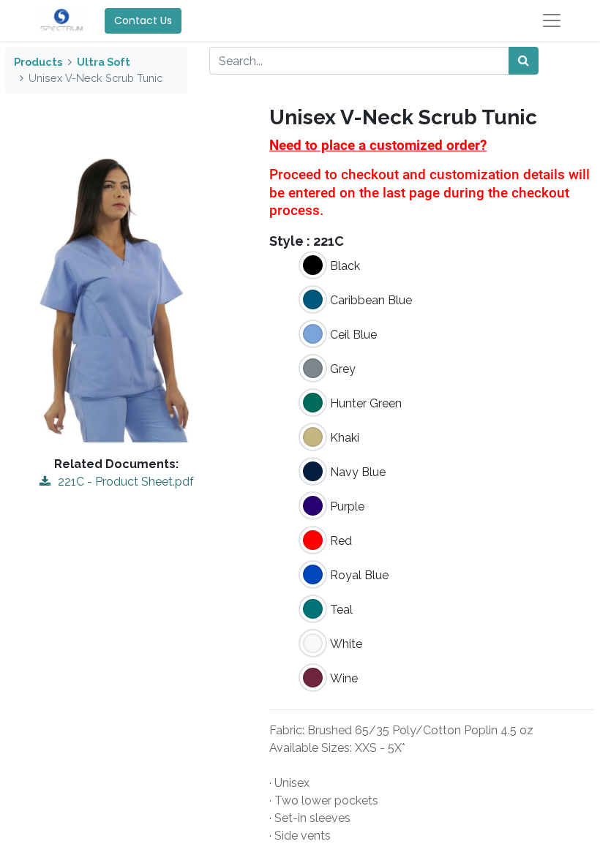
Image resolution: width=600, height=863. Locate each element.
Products (38, 62)
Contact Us (143, 20)
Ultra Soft (103, 62)
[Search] (524, 61)
